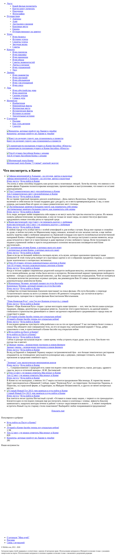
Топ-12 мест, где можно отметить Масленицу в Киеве (33, 375)
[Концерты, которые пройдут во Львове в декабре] (32, 131)
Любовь (10, 72)
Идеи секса (17, 85)
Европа (16, 29)
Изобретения (18, 103)
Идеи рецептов (19, 93)
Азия (14, 21)
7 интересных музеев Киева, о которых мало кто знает (33, 250)
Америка (16, 19)
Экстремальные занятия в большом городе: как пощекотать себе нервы (41, 209)
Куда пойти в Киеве (30, 181)
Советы (16, 47)
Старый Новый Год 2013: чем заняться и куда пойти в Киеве (36, 393)
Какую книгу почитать (23, 8)
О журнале (12, 118)
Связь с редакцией (16, 542)
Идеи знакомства (20, 75)
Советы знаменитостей (23, 62)
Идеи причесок (19, 52)
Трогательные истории (23, 116)
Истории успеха (20, 39)
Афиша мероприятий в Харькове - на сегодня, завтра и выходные (38, 178)
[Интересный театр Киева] (20, 160)
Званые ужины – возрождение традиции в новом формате (35, 347)
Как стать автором (21, 123)
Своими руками (20, 95)
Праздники (17, 11)
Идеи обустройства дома (24, 90)
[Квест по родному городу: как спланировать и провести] (35, 138)
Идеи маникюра (20, 57)
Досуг (10, 3)
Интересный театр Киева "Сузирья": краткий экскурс (33, 163)
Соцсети (16, 126)
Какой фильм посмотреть (24, 6)
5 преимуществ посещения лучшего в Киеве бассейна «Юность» (38, 148)
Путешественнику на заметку (26, 31)
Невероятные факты (22, 105)
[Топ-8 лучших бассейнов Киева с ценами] (28, 153)
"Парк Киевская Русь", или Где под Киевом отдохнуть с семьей (37, 301)
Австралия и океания (22, 24)
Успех (9, 34)
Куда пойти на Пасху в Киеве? (21, 334)
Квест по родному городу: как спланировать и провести (34, 141)
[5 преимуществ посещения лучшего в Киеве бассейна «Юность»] (39, 146)
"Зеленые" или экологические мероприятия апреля (31, 362)
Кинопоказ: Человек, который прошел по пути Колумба (34, 286)
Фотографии (18, 13)
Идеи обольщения (21, 80)
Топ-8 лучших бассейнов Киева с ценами (27, 155)
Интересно (12, 100)
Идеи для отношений (22, 82)
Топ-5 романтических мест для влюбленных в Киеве (32, 194)
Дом (9, 88)
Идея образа (18, 59)
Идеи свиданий (19, 77)
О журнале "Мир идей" (18, 537)
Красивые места (20, 26)
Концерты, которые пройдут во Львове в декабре (30, 133)
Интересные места (21, 108)
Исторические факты (22, 111)
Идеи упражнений (21, 67)
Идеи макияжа (19, 54)
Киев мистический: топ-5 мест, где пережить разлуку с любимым (38, 224)
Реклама (16, 121)
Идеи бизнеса (19, 36)
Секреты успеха (20, 42)
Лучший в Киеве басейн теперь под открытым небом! (33, 319)
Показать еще (58, 411)
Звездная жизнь (19, 44)
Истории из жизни (21, 113)
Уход (14, 70)
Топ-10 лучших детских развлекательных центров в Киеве (35, 265)
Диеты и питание (20, 65)
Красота (11, 49)
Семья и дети (18, 98)
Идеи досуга (13, 181)
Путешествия (13, 16)
